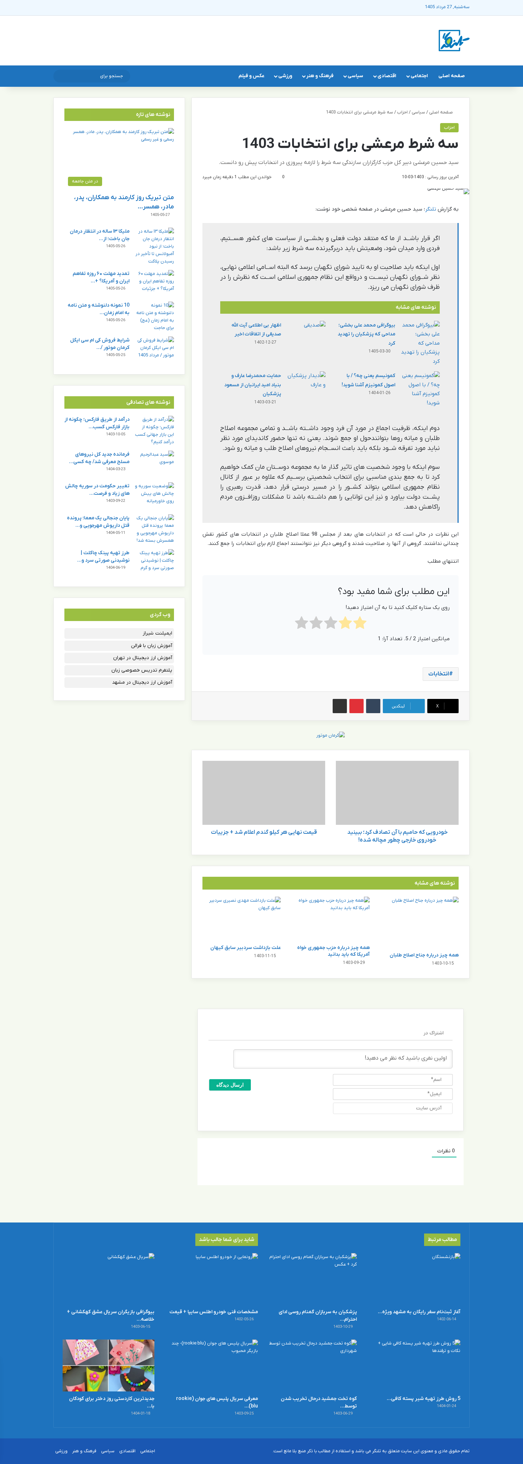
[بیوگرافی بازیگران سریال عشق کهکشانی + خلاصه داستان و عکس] (108, 1279)
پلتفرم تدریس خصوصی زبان (141, 670)
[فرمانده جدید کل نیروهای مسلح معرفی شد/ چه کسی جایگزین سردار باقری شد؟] (154, 464)
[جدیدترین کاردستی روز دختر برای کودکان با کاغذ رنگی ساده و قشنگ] (108, 1365)
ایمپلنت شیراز (157, 633)
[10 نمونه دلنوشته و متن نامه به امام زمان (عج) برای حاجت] (154, 316)
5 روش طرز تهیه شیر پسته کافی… (423, 1398)
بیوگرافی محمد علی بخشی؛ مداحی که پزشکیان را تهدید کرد (366, 334)
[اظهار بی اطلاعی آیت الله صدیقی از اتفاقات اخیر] (306, 334)
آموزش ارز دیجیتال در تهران (142, 657)
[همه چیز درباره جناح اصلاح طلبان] (419, 922)
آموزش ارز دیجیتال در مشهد (142, 682)
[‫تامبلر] (373, 706)
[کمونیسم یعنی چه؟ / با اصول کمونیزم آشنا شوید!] (420, 389)
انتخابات (438, 674)
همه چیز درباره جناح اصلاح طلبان (424, 955)
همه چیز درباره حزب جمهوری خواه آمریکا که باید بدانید (333, 951)
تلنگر (430, 209)
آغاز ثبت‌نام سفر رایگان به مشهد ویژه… (419, 1312)
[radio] (359, 624)
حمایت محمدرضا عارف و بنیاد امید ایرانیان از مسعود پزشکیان (252, 384)
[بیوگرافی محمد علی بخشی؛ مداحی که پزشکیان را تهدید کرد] (420, 343)
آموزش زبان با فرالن (151, 645)
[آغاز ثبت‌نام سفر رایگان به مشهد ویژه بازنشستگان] (414, 1279)
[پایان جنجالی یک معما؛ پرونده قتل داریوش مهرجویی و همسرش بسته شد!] (154, 529)
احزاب (402, 112)
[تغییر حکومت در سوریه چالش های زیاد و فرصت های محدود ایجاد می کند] (154, 495)
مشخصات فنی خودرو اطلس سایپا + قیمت (213, 1312)
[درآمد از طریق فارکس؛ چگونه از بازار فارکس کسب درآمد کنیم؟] (154, 431)
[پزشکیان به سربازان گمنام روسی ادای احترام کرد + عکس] (311, 1279)
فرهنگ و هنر (319, 76)
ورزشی (285, 76)
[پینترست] (356, 706)
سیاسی (355, 76)
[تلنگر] (454, 40)
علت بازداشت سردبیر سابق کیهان (245, 947)
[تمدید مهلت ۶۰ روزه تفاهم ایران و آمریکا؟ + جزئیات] (154, 283)
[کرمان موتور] (330, 735)
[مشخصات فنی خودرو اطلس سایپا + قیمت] (212, 1279)
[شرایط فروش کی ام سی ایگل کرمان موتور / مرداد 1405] (154, 349)
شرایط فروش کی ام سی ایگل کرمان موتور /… (100, 344)
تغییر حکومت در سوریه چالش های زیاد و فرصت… (97, 490)
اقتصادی (386, 76)
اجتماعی (419, 76)
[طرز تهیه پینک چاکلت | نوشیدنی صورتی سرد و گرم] (154, 562)
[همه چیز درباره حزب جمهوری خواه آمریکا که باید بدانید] (330, 919)
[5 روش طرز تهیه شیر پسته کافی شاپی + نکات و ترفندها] (414, 1365)
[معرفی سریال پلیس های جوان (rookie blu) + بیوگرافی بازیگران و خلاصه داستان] (212, 1365)
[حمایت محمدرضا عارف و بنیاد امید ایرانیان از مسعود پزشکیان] (306, 384)
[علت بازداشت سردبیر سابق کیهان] (241, 919)
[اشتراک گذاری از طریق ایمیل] (340, 706)
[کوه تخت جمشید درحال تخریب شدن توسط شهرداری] (311, 1365)
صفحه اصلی (451, 76)
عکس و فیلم (251, 76)
